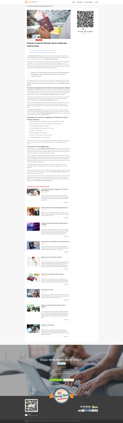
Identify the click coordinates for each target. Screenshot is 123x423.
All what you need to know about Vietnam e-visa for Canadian (43, 52)
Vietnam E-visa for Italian (47, 289)
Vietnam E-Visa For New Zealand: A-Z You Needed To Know (42, 50)
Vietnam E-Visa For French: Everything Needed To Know (54, 207)
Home (26, 6)
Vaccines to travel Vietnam (47, 325)
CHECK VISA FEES (68, 380)
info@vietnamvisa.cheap (32, 415)
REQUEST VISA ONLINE (56, 380)
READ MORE (66, 202)
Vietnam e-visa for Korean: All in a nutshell (51, 257)
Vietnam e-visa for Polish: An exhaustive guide (52, 274)
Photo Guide (51, 128)
